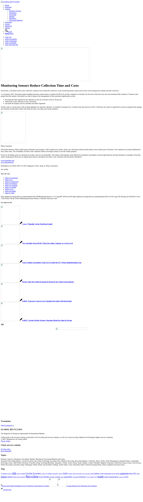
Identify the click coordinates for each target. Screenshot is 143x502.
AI (1, 473)
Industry (97, 473)
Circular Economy (33, 473)
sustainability (68, 477)
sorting (57, 477)
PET (134, 473)
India (92, 473)
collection (43, 473)
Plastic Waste (16, 477)
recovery (22, 477)
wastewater (121, 477)
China (18, 473)
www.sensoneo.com (7, 160)
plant (138, 473)
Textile (88, 477)
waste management (111, 477)
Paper (131, 473)
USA (95, 477)
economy (55, 473)
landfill (102, 473)
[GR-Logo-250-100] (10, 2)
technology (82, 477)
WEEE (126, 477)
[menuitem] (73, 5)
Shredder (46, 477)
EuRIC (65, 473)
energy (60, 473)
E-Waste (49, 473)
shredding (52, 477)
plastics (10, 477)
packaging (124, 473)
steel (62, 477)
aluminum (5, 473)
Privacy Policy (5, 441)
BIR (14, 473)
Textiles (92, 477)
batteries (10, 473)
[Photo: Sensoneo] (45, 80)
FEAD (74, 473)
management (107, 473)
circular (23, 473)
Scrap (41, 477)
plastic (4, 476)
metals (117, 473)
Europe (70, 473)
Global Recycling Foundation (83, 473)
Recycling (32, 476)
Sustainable (75, 477)
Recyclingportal (6, 451)
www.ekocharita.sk (7, 162)
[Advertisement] (9, 386)
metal (113, 473)
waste (100, 476)
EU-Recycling (5, 449)
